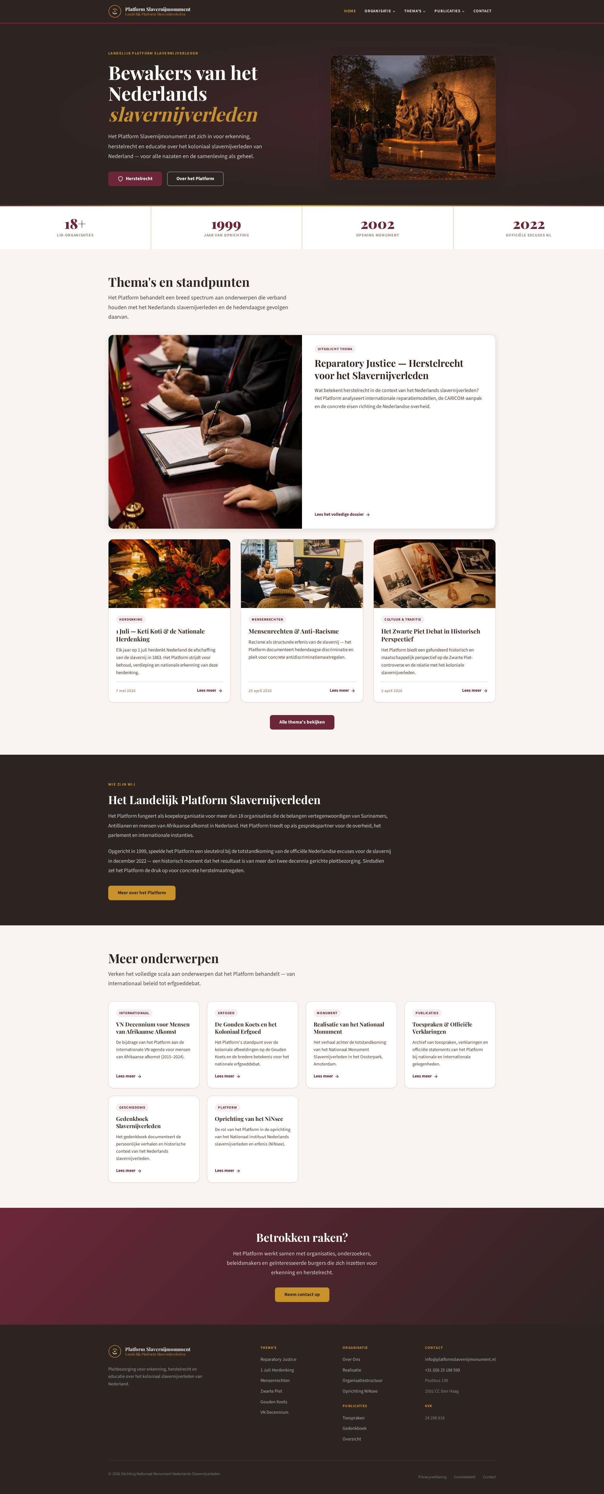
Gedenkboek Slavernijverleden (138, 1122)
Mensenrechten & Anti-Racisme (294, 631)
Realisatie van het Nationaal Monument (349, 1027)
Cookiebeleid (464, 1477)
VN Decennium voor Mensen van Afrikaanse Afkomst (153, 1027)
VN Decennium (274, 1412)
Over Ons (351, 1359)
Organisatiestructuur (363, 1380)
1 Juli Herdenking (277, 1370)
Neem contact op (302, 1294)
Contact (482, 11)
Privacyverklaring (432, 1477)
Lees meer (206, 690)
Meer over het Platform (142, 892)
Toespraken (354, 1418)
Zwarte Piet (271, 1391)
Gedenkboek (354, 1428)
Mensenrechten (275, 1380)
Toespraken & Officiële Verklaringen (442, 1027)
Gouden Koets (273, 1402)
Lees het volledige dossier (339, 514)
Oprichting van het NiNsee (249, 1118)
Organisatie (378, 11)
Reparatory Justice (278, 1359)
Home (350, 11)
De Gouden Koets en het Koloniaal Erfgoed (246, 1027)
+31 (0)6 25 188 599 (442, 1370)
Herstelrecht (139, 178)
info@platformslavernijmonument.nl (460, 1359)
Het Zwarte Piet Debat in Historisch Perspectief (430, 635)
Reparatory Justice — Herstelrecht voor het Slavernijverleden (389, 369)
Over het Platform (195, 178)
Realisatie (352, 1370)
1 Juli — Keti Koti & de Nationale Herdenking (160, 635)
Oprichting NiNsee (360, 1391)
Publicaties (447, 11)
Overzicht (352, 1439)
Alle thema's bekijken (302, 722)
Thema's (413, 11)
